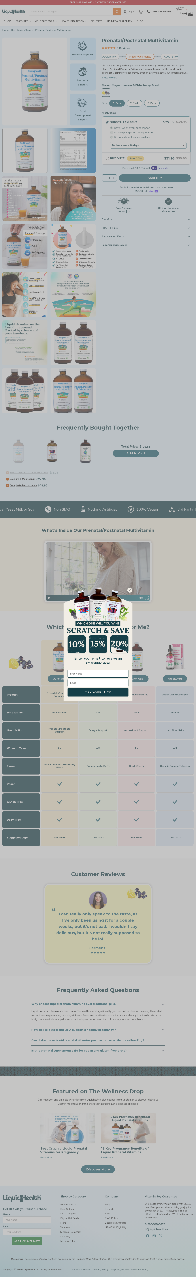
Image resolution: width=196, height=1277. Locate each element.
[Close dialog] (129, 590)
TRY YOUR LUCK (98, 692)
